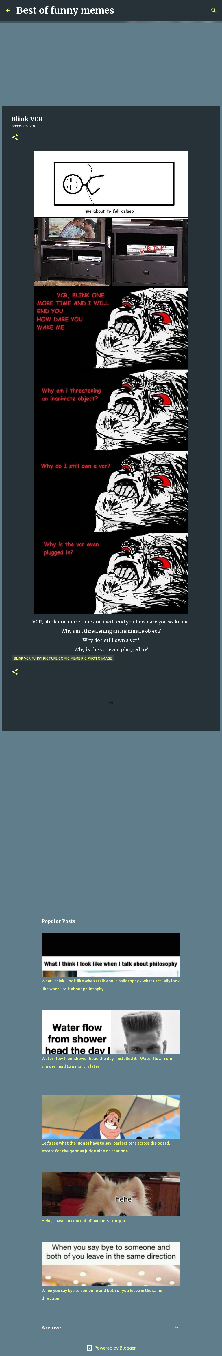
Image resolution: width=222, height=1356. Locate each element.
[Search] (213, 10)
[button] (15, 138)
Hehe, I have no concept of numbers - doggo (83, 1220)
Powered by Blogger (114, 1347)
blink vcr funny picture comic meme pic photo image (63, 658)
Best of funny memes (65, 10)
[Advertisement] (111, 63)
